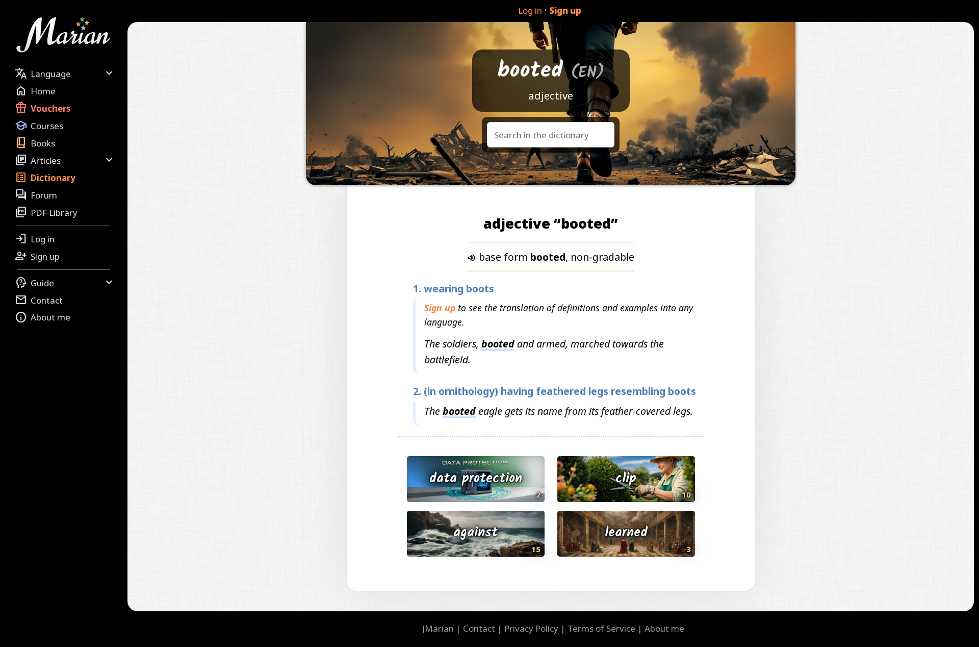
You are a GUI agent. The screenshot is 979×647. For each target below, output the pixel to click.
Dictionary (45, 177)
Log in (530, 10)
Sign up (565, 10)
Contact (39, 300)
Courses (39, 125)
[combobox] (550, 135)
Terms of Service (601, 628)
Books (35, 143)
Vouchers (42, 108)
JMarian (438, 628)
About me (42, 317)
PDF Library (46, 212)
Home (35, 91)
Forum (36, 195)
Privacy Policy (531, 628)
